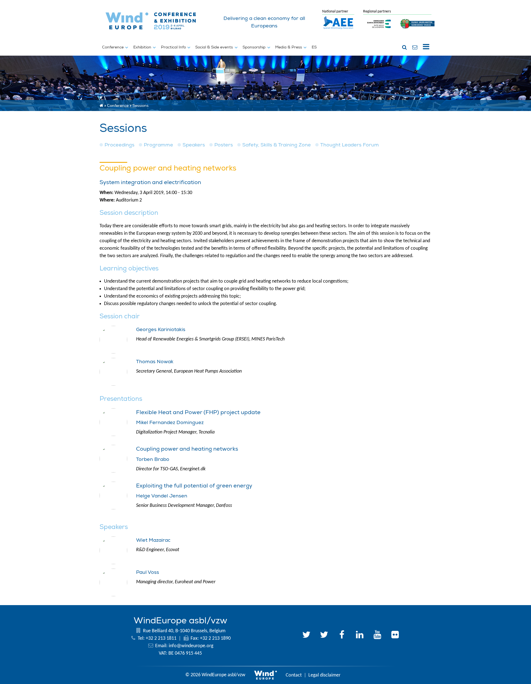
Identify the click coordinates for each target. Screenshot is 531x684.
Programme (158, 145)
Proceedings (119, 145)
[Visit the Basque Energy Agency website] (379, 31)
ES (314, 47)
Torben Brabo (152, 459)
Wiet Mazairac (153, 540)
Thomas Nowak (154, 361)
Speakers (194, 145)
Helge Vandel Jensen (161, 496)
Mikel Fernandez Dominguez (170, 422)
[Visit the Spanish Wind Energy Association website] (338, 29)
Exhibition (142, 47)
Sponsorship (255, 47)
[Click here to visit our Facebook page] (341, 635)
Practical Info (174, 47)
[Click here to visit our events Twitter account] (324, 635)
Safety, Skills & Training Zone (276, 145)
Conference (113, 47)
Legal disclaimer (324, 675)
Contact (294, 675)
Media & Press (289, 47)
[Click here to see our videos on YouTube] (377, 635)
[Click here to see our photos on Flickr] (395, 635)
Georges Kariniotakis (160, 329)
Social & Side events (214, 47)
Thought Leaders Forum (349, 145)
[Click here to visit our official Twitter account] (306, 635)
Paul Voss (147, 572)
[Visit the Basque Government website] (417, 31)
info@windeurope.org (191, 646)
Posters (223, 145)
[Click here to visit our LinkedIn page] (359, 635)
